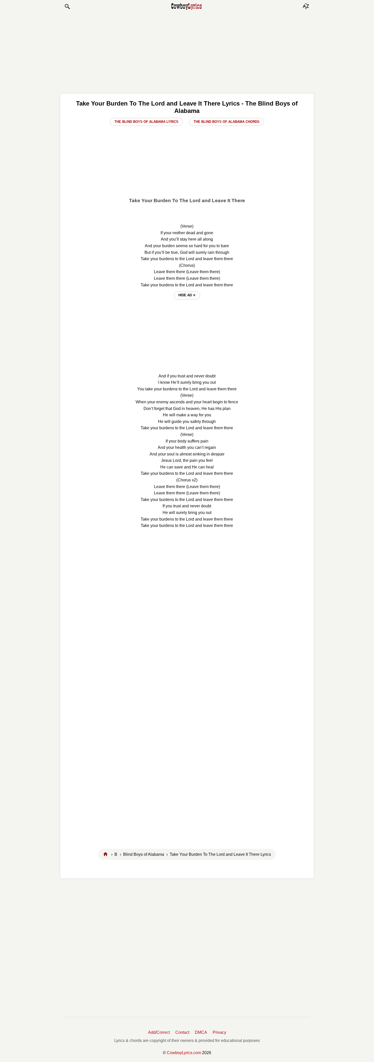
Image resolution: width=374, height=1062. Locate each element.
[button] (67, 6)
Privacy (219, 1032)
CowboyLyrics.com (184, 1053)
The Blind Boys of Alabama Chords (227, 122)
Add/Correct (159, 1032)
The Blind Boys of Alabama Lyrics (146, 122)
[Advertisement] (187, 51)
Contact (182, 1032)
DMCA (201, 1032)
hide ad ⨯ (187, 295)
